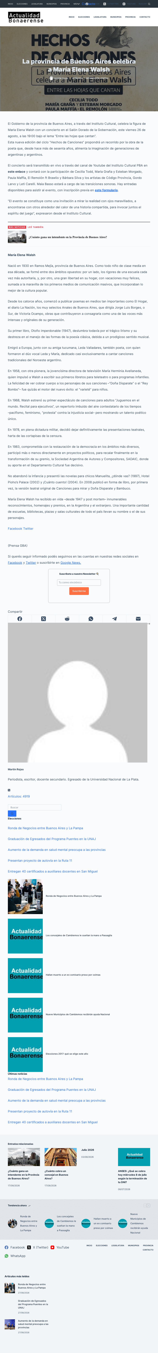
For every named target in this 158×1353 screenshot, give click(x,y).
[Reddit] (67, 619)
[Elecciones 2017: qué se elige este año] (25, 1054)
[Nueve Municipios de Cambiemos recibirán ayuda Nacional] (25, 1015)
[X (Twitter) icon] (9, 790)
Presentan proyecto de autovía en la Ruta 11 (40, 860)
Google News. (70, 562)
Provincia (65, 4)
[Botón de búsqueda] (12, 813)
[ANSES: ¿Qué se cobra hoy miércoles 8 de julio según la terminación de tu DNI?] (134, 1157)
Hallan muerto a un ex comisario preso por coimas (73, 974)
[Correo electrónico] (138, 619)
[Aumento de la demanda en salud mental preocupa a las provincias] (10, 1324)
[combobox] (34, 807)
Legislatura (37, 4)
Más (75, 4)
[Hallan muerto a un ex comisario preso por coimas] (25, 975)
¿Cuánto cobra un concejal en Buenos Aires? (56, 1174)
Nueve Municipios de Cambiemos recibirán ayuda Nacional (78, 1014)
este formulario (106, 190)
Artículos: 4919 (19, 796)
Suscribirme (79, 591)
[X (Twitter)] (43, 619)
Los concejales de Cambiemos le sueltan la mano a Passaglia (79, 935)
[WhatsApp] (91, 619)
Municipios (52, 4)
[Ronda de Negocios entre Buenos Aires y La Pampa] (25, 896)
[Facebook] (20, 619)
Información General (97, 78)
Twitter (28, 528)
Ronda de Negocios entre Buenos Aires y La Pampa (45, 828)
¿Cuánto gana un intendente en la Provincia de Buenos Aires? (23, 1174)
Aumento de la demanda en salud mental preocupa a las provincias (57, 850)
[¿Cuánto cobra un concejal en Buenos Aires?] (61, 1157)
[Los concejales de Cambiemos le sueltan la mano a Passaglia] (25, 936)
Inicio (10, 4)
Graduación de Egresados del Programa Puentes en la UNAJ (52, 839)
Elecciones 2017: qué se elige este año (67, 1053)
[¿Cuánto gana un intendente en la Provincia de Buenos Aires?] (24, 1157)
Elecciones (22, 4)
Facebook (15, 528)
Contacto (88, 4)
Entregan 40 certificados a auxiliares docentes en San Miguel (53, 871)
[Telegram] (114, 619)
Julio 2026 (87, 1149)
